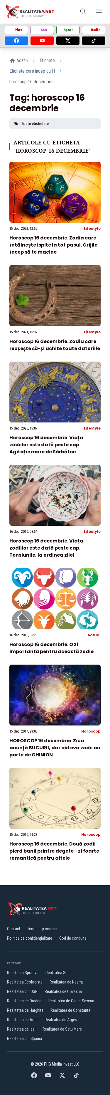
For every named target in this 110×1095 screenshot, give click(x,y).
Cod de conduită (73, 938)
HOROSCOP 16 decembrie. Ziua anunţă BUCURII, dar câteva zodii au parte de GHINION (54, 747)
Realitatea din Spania (24, 1038)
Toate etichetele (35, 123)
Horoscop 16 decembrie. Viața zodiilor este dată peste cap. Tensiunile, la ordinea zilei (46, 547)
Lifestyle (92, 228)
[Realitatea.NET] (30, 11)
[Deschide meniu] (98, 11)
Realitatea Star (57, 972)
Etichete (47, 60)
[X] (68, 40)
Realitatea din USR (22, 991)
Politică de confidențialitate (29, 938)
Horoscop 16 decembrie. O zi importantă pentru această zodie (51, 648)
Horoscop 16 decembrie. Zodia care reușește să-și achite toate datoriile (54, 345)
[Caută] (83, 12)
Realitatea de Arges (61, 1019)
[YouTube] (42, 40)
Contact (13, 928)
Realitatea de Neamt (66, 982)
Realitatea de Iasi (21, 1029)
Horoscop (91, 731)
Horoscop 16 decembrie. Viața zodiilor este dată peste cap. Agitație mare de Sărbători (46, 444)
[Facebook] (16, 40)
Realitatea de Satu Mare (62, 1029)
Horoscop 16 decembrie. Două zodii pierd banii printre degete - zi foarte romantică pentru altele (54, 851)
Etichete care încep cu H (32, 71)
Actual (94, 635)
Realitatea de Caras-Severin (71, 1001)
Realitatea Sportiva (22, 972)
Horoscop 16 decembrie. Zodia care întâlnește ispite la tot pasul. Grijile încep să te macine (53, 244)
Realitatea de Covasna (63, 991)
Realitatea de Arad (22, 1019)
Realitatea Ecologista (25, 982)
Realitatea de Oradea (24, 1001)
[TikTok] (93, 40)
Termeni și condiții (42, 928)
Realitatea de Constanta (70, 1010)
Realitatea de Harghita (25, 1010)
